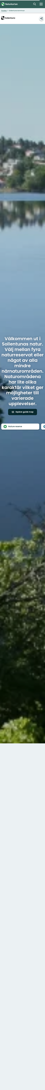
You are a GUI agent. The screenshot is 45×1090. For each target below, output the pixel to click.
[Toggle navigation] (41, 4)
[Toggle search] (34, 4)
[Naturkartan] (9, 4)
